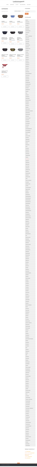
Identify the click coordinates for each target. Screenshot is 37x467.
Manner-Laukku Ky (27, 452)
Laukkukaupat (12, 4)
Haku (26, 13)
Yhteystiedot (29, 4)
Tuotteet (17, 4)
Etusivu (7, 4)
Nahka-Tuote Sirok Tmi (28, 454)
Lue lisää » (4, 26)
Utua (25, 451)
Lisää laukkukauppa (22, 4)
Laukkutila (26, 456)
